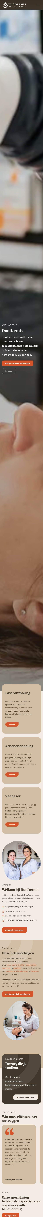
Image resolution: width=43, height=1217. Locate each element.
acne (9, 965)
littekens (35, 971)
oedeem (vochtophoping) (17, 971)
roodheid (17, 968)
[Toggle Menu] (38, 5)
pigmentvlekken (18, 965)
